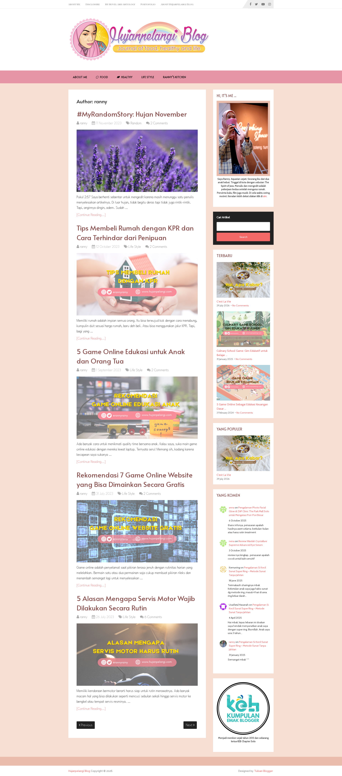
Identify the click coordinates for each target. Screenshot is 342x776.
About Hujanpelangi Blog (177, 4)
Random (136, 123)
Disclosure (93, 4)
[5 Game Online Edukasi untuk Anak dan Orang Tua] (137, 408)
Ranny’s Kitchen (174, 77)
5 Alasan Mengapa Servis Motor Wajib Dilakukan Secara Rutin (136, 603)
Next (189, 725)
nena (231, 541)
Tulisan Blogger (263, 771)
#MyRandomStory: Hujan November (132, 114)
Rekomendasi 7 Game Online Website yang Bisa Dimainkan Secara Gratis (135, 479)
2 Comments (159, 123)
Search (243, 237)
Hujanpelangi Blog (79, 771)
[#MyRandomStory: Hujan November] (137, 161)
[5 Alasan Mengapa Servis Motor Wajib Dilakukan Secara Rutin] (137, 654)
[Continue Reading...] (91, 215)
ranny (83, 123)
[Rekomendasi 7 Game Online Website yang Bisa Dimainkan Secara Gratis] (137, 531)
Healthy (126, 77)
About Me (74, 4)
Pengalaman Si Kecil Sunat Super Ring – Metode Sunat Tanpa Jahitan (247, 571)
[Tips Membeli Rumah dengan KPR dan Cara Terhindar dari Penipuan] (137, 284)
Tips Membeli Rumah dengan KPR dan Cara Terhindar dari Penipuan (135, 232)
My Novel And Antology (120, 4)
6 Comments (153, 617)
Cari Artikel (223, 217)
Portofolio (148, 4)
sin (264, 196)
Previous (86, 725)
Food (103, 77)
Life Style (147, 77)
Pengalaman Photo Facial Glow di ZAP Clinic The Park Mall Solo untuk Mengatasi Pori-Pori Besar (249, 511)
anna (231, 507)
